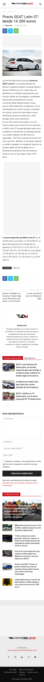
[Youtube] (35, 657)
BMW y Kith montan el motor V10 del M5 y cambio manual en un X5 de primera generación (28, 527)
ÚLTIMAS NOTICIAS (11, 494)
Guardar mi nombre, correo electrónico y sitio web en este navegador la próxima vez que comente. (21, 464)
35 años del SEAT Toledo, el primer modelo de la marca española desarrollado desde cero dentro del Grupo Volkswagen (27, 569)
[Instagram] (15, 657)
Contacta (22, 675)
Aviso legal (12, 670)
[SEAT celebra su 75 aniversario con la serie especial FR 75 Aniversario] (8, 396)
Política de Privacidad (26, 670)
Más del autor (29, 358)
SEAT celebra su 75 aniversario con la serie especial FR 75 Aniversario (28, 396)
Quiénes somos (32, 672)
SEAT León (16, 268)
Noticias (11, 11)
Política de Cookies (10, 672)
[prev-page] (4, 405)
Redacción (8, 25)
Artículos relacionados (13, 358)
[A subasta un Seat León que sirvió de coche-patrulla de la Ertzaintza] (8, 384)
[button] (4, 4)
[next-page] (7, 405)
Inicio (4, 11)
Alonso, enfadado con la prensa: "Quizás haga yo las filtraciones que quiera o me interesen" (11, 297)
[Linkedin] (22, 657)
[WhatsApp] (16, 30)
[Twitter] (10, 30)
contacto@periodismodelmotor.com (22, 650)
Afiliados (22, 672)
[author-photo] (22, 322)
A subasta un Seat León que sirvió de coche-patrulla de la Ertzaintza (27, 384)
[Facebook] (4, 30)
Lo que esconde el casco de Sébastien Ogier (34, 296)
